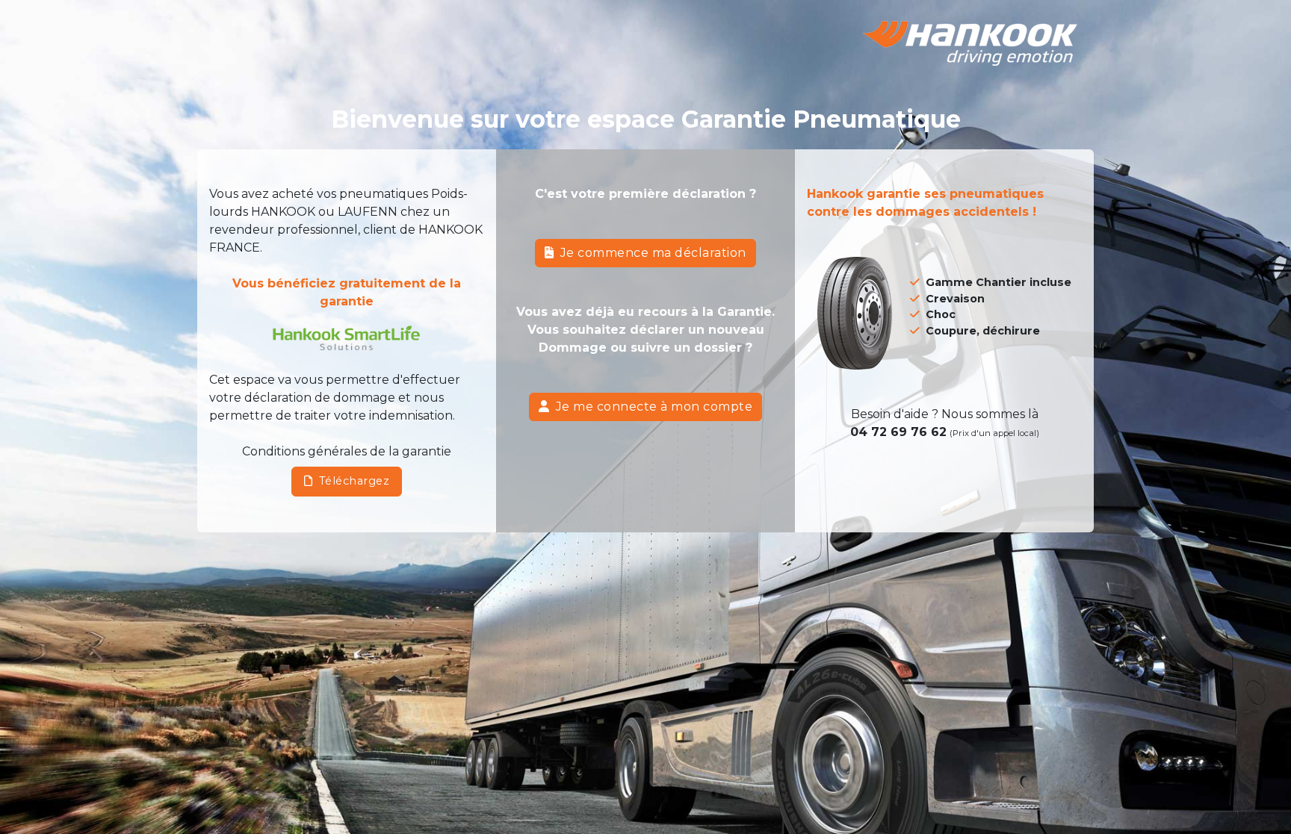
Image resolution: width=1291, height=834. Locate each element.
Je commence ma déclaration (653, 253)
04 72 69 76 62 (898, 432)
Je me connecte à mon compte (654, 406)
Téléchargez (354, 481)
